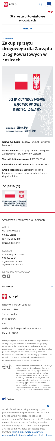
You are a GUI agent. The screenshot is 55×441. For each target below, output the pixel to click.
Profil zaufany (9, 318)
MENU (26, 28)
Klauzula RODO (10, 333)
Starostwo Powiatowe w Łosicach (27, 18)
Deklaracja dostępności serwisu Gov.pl (22, 328)
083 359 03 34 (9, 257)
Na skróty (7, 286)
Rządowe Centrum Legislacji (16, 304)
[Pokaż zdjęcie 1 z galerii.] (14, 198)
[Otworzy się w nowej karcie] (4, 276)
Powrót (9, 38)
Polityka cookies (10, 309)
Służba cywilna (9, 314)
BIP (4, 323)
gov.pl (13, 296)
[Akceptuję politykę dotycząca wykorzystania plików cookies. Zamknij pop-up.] (48, 405)
